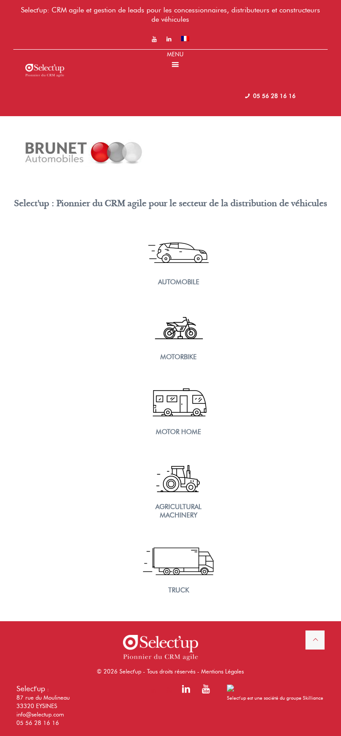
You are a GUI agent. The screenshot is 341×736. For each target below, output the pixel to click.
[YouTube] (205, 690)
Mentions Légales (222, 671)
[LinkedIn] (186, 690)
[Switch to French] (185, 38)
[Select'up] (44, 63)
